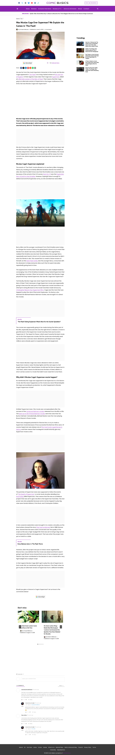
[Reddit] (30, 68)
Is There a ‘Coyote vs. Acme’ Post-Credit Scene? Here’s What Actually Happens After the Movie (92, 63)
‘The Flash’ (32, 74)
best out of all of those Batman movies (32, 414)
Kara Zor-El (47, 174)
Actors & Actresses (70, 9)
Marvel (21, 747)
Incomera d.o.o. (67, 753)
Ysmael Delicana (24, 29)
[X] (23, 68)
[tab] (37, 644)
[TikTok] (38, 3)
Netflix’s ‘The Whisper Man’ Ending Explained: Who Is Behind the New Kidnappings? (91, 50)
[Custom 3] (25, 3)
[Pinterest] (28, 68)
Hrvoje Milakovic (28, 631)
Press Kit (80, 747)
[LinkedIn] (26, 68)
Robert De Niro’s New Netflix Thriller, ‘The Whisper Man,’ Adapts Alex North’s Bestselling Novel (92, 69)
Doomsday (20, 496)
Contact (86, 9)
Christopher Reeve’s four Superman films (30, 290)
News (28, 9)
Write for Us (51, 747)
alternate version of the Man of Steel (30, 79)
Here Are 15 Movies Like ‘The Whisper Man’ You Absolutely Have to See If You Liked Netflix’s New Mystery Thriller (91, 44)
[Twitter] (22, 3)
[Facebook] (19, 3)
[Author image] (17, 29)
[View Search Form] (97, 9)
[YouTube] (31, 3)
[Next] (61, 626)
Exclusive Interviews (44, 9)
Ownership (53, 750)
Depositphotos (61, 750)
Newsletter (94, 3)
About (80, 9)
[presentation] (28, 617)
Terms (94, 747)
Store (87, 3)
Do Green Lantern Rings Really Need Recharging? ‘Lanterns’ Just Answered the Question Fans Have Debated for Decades (52, 630)
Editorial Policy (55, 63)
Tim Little (33, 728)
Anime (35, 747)
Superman (55, 77)
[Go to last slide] (20, 626)
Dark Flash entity (32, 261)
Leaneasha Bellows (35, 704)
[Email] (35, 68)
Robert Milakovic (52, 637)
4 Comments (48, 29)
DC (25, 747)
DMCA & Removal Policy (70, 747)
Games (45, 747)
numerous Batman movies (35, 411)
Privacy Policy (87, 747)
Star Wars (29, 747)
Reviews (34, 9)
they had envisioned (43, 527)
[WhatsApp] (33, 68)
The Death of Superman (26, 494)
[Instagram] (35, 3)
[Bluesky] (28, 3)
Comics (40, 747)
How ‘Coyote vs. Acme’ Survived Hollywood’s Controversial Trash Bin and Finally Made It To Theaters (92, 56)
